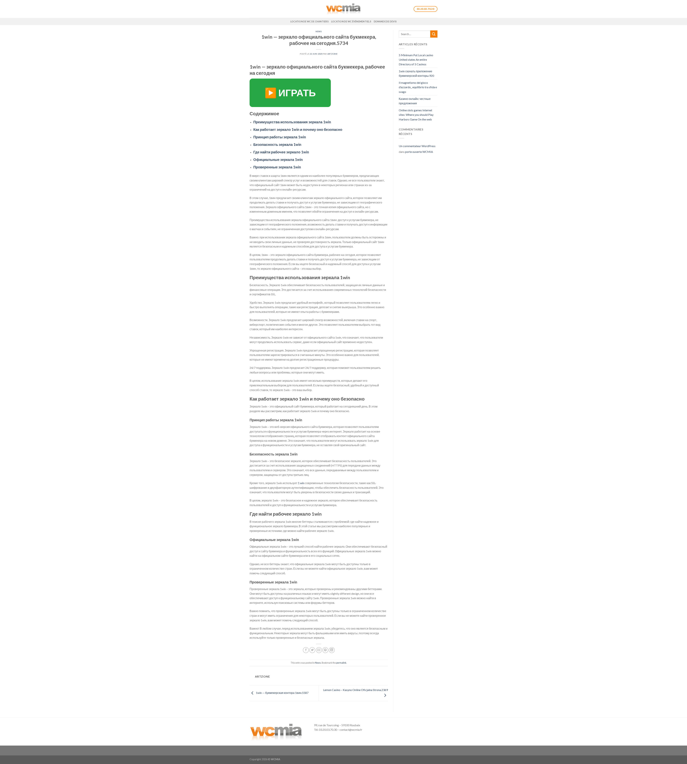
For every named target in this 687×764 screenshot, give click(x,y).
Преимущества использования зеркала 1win (292, 122)
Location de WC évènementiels (351, 21)
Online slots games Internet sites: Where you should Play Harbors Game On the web (416, 114)
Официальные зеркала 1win (278, 159)
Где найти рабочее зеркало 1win (281, 152)
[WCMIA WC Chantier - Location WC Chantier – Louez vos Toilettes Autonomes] (343, 9)
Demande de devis (385, 21)
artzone (332, 54)
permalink (341, 662)
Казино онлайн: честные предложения (415, 101)
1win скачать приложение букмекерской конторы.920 (416, 73)
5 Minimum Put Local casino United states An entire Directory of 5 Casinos (416, 59)
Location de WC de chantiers (309, 21)
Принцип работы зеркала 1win (279, 137)
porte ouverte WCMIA (419, 151)
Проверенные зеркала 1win (277, 167)
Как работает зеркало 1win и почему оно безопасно (297, 129)
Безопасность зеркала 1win (277, 144)
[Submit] (433, 33)
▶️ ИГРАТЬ (290, 92)
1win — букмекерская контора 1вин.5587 (281, 693)
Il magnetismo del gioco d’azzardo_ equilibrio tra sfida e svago (418, 87)
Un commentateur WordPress (417, 146)
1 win (301, 483)
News (319, 31)
